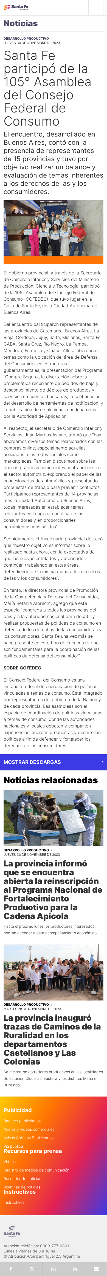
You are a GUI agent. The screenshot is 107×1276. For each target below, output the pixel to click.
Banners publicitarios (22, 1121)
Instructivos (14, 1202)
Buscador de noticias (22, 1179)
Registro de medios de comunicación (36, 1170)
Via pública (13, 1146)
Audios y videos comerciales (29, 1129)
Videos (10, 1162)
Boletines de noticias (22, 1187)
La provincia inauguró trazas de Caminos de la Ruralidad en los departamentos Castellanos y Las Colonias (52, 1039)
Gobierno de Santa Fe (16, 7)
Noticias (21, 23)
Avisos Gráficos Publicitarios (29, 1138)
